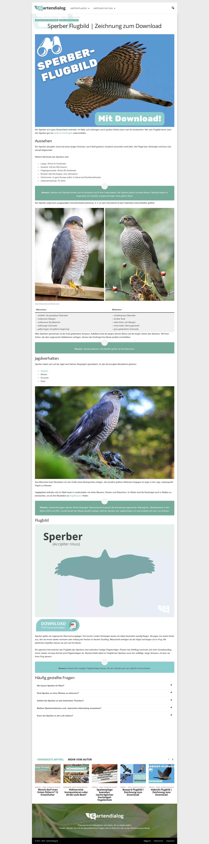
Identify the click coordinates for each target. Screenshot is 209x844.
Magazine (147, 841)
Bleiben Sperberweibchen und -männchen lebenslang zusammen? (69, 708)
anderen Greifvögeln (63, 133)
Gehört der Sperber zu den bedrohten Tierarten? (60, 701)
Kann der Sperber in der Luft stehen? (55, 716)
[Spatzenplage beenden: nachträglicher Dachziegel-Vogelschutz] (104, 774)
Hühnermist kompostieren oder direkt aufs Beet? (76, 792)
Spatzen (44, 371)
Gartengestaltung (103, 8)
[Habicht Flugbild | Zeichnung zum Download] (161, 774)
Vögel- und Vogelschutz (69, 20)
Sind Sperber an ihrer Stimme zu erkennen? (58, 693)
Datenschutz (158, 841)
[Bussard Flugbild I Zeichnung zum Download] (133, 774)
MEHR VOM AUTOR (80, 759)
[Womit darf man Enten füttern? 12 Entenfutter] (48, 774)
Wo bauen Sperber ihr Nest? (50, 685)
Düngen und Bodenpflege (76, 787)
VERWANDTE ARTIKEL (50, 759)
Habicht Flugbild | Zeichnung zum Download (161, 792)
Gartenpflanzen (78, 8)
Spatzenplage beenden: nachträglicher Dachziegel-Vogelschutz (104, 794)
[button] (173, 8)
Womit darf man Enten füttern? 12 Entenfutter (47, 792)
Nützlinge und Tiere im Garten (47, 17)
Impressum (170, 841)
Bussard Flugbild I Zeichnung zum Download (133, 792)
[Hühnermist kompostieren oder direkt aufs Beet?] (76, 774)
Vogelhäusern (76, 496)
